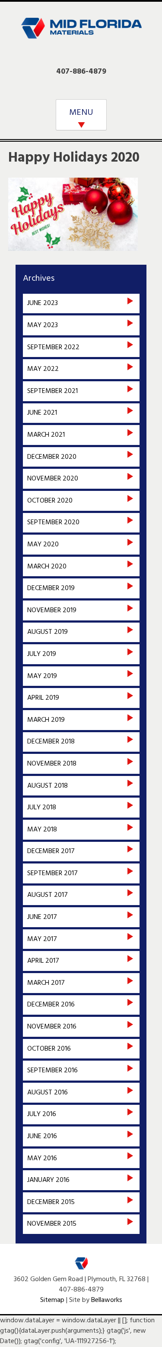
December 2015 (51, 1202)
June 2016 (42, 1136)
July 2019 (41, 654)
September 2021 (52, 391)
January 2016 (48, 1180)
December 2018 (51, 741)
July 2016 (41, 1114)
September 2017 (52, 873)
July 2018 (41, 807)
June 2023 (42, 303)
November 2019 (51, 610)
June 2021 (42, 413)
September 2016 (52, 1070)
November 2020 (52, 478)
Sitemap (52, 1300)
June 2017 (42, 917)
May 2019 (42, 676)
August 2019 (47, 632)
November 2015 (51, 1224)
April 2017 (43, 961)
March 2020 (47, 566)
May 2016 (42, 1158)
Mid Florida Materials (81, 34)
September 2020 (53, 522)
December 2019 (51, 588)
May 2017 (42, 939)
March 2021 (46, 435)
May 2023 (42, 325)
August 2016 (47, 1092)
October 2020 (50, 500)
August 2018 (47, 786)
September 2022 (53, 347)
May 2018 (42, 829)
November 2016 (51, 1026)
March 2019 (46, 720)
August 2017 (47, 895)
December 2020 (51, 457)
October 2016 (49, 1049)
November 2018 (51, 763)
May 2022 (43, 369)
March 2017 (46, 983)
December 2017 (51, 851)
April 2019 (43, 698)
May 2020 (43, 544)
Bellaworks (106, 1300)
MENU (81, 113)
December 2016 (51, 1004)
